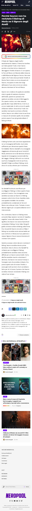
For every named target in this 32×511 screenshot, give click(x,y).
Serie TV (13, 12)
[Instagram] (27, 315)
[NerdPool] (10, 1)
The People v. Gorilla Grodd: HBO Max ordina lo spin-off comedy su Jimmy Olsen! (15, 367)
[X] (12, 501)
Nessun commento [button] (24, 335)
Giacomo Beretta (6, 28)
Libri (8, 12)
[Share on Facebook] (5, 31)
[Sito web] (21, 315)
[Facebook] (23, 315)
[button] (3, 1)
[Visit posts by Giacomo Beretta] (3, 315)
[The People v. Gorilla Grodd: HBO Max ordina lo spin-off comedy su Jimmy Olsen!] (16, 352)
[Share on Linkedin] (17, 309)
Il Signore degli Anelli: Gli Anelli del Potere (14, 302)
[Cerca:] (14, 487)
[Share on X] (8, 31)
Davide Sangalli (9, 372)
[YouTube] (25, 315)
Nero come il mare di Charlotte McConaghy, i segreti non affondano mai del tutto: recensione (16, 401)
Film (3, 12)
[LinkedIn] (29, 315)
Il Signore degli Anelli (17, 300)
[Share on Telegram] (21, 309)
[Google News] (17, 501)
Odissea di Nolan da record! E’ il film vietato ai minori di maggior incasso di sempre (16, 435)
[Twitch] (22, 501)
